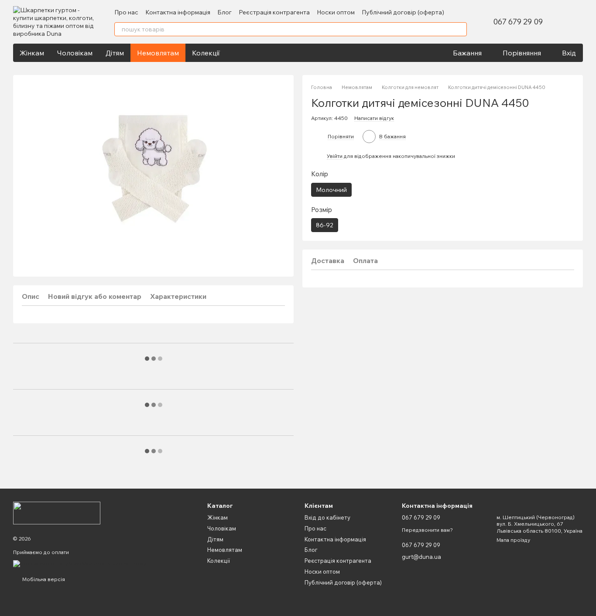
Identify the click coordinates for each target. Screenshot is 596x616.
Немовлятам (158, 52)
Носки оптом (336, 12)
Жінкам (32, 52)
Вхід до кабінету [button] (327, 517)
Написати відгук (374, 118)
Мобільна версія (43, 579)
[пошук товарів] (460, 29)
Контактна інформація (177, 12)
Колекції (206, 52)
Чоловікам (74, 52)
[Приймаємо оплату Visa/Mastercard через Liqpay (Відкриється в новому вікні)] (79, 563)
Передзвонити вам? (427, 530)
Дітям (115, 52)
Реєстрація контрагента (274, 12)
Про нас (126, 12)
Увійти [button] (335, 156)
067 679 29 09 (518, 22)
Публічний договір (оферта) (403, 12)
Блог (224, 12)
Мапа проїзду (513, 540)
